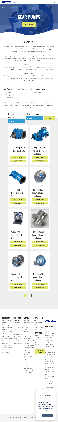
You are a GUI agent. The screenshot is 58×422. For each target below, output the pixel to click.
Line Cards (38, 329)
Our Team (16, 332)
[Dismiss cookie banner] (52, 392)
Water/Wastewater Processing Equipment (7, 340)
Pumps (10, 8)
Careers (37, 338)
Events (37, 344)
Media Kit (37, 342)
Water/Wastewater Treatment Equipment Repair (29, 343)
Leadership (38, 340)
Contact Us (38, 347)
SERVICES (27, 318)
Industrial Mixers (7, 336)
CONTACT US (49, 326)
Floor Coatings (28, 373)
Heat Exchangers (7, 352)
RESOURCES (39, 318)
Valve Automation (29, 370)
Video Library (39, 323)
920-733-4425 (49, 347)
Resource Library (40, 320)
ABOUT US (38, 333)
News (36, 335)
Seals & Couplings (7, 332)
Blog (36, 325)
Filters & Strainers (7, 334)
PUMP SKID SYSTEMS (17, 319)
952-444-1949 (49, 383)
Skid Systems (6, 345)
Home (3, 8)
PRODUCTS (6, 318)
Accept (47, 415)
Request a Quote (29, 24)
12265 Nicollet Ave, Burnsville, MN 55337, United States (49, 376)
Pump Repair (27, 325)
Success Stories (17, 334)
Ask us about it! (22, 103)
